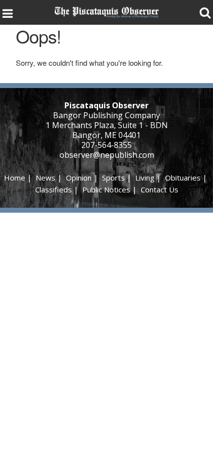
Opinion (79, 178)
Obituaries (183, 178)
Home (14, 178)
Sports (113, 178)
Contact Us (159, 189)
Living (145, 178)
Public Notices (106, 189)
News (45, 178)
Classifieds (53, 189)
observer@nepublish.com (106, 155)
